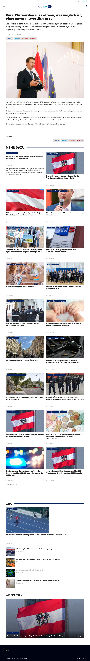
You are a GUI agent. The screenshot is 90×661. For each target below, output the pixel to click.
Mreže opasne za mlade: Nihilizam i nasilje (30, 570)
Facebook (9, 38)
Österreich (10, 34)
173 (11, 485)
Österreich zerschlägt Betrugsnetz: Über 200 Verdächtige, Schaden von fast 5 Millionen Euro (64, 472)
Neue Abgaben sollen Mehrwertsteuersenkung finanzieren (64, 214)
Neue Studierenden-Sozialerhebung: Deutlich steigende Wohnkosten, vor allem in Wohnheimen (63, 436)
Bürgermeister (11, 227)
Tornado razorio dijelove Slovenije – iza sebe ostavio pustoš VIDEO (38, 580)
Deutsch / (84, 1)
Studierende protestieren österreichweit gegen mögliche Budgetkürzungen (24, 157)
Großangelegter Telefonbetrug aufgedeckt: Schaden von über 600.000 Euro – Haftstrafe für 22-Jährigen (24, 473)
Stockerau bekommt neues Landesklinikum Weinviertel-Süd (63, 287)
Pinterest (33, 38)
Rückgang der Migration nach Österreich (22, 360)
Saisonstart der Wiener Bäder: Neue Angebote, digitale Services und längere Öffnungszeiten (24, 251)
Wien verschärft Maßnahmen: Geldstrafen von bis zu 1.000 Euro (24, 398)
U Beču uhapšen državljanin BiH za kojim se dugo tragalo (35, 549)
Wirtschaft (63, 190)
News (8, 153)
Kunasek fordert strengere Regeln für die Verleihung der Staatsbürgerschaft (62, 177)
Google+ (25, 38)
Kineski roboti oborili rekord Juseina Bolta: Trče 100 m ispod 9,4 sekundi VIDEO (36, 535)
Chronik (50, 301)
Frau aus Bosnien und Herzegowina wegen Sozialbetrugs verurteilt (22, 324)
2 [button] (80, 636)
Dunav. (25, 658)
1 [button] (78, 636)
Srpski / (78, 1)
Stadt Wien (32, 227)
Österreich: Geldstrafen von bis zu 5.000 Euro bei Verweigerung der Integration (25, 435)
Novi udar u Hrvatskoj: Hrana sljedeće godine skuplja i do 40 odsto (38, 559)
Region (22, 301)
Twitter (18, 38)
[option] (45, 618)
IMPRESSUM (80, 658)
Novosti (10, 509)
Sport (15, 509)
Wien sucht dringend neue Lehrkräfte (20, 286)
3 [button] (82, 636)
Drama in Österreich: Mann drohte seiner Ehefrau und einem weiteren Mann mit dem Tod (65, 398)
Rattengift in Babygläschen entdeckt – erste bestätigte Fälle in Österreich (63, 324)
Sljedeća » (15, 485)
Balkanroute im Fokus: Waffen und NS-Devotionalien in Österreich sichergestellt (62, 361)
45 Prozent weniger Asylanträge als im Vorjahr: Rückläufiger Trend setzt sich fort (24, 214)
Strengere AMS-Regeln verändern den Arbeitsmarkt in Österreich (61, 251)
